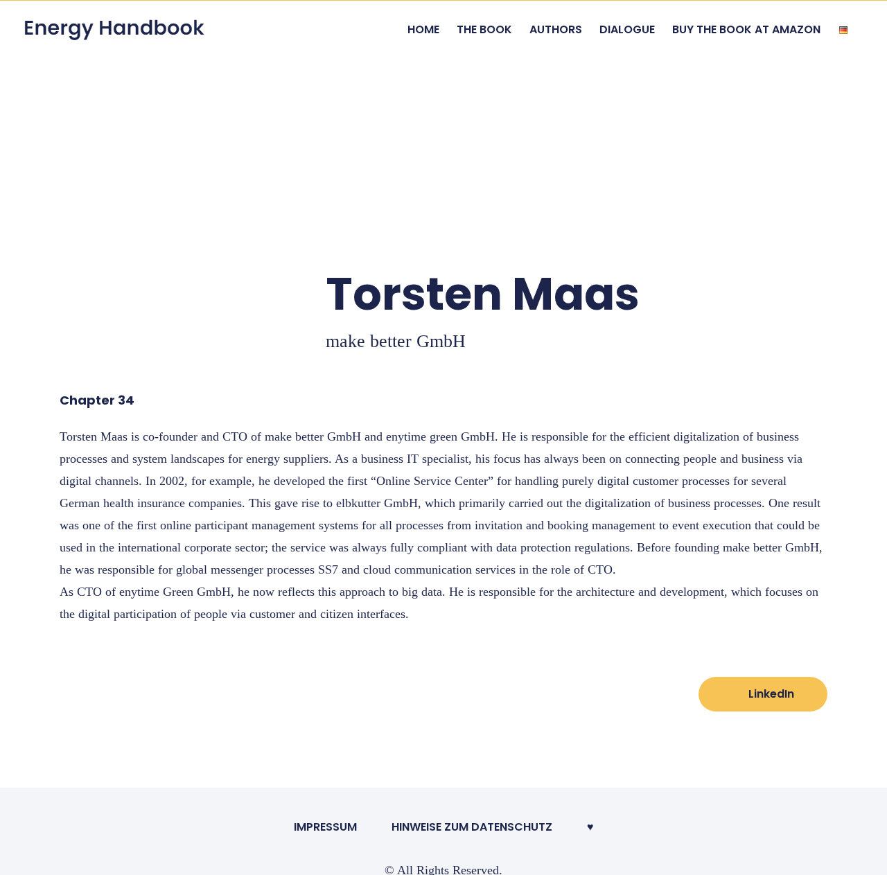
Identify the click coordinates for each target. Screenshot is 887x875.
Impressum (325, 827)
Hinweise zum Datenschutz (472, 827)
